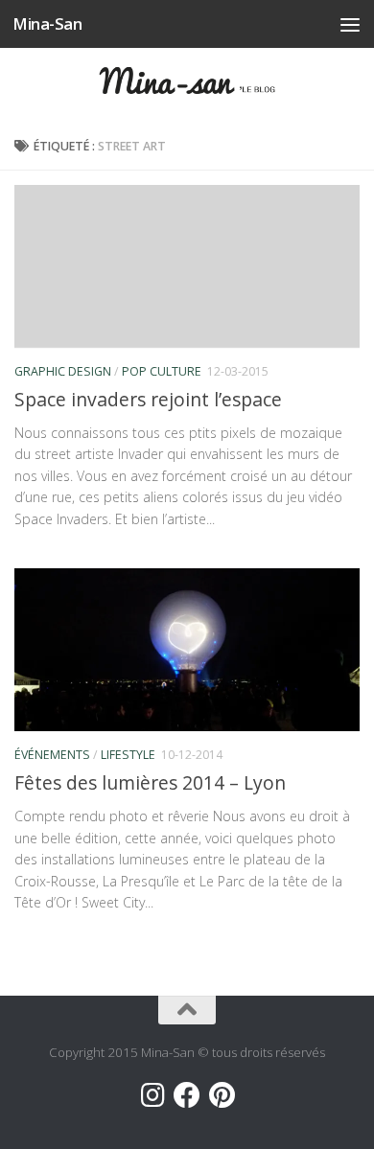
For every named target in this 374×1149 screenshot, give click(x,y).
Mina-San (47, 23)
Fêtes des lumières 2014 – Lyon (150, 782)
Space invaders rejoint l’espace (148, 399)
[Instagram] (152, 1095)
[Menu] (350, 24)
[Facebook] (187, 1095)
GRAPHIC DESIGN (62, 371)
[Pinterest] (221, 1095)
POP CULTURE (161, 371)
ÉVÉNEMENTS (52, 755)
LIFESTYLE (128, 755)
